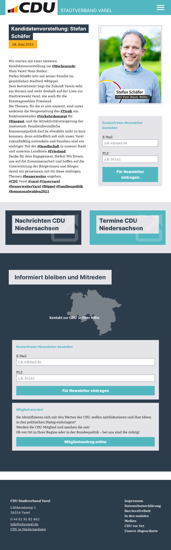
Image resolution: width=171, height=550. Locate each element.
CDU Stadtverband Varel (30, 501)
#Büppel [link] (48, 186)
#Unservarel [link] (49, 181)
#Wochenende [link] (63, 66)
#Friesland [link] (56, 151)
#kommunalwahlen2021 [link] (29, 191)
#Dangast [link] (16, 121)
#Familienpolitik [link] (69, 186)
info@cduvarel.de (24, 524)
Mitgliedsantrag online (85, 442)
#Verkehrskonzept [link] (52, 116)
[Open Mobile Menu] (161, 8)
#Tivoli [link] (66, 111)
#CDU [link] (13, 181)
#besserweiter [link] (34, 176)
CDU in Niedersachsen (28, 529)
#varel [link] (33, 181)
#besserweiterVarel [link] (25, 186)
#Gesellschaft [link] (48, 146)
